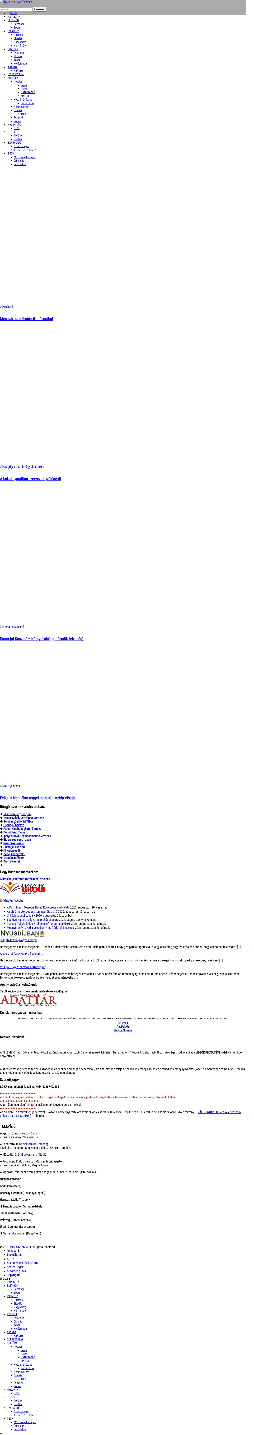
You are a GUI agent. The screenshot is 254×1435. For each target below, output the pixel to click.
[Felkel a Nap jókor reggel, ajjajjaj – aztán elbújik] (10, 786)
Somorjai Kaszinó (14, 847)
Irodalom (18, 81)
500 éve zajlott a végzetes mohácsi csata (32, 919)
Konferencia (20, 63)
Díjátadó (18, 35)
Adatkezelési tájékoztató (22, 1263)
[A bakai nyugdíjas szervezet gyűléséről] (22, 467)
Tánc (23, 114)
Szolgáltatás (14, 1254)
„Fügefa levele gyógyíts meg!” (18, 940)
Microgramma (29, 1154)
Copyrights (14, 1275)
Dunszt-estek (11, 861)
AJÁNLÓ (11, 1332)
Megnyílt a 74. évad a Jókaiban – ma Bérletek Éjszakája (40, 927)
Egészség (19, 1289)
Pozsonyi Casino (13, 843)
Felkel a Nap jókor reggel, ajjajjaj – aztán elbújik (38, 798)
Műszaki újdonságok (25, 157)
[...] (239, 947)
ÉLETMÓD (13, 20)
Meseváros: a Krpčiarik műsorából (26, 318)
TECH (11, 153)
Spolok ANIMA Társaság (34, 1144)
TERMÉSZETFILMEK (25, 150)
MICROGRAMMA (19, 1247)
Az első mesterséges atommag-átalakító (32, 911)
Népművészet (21, 106)
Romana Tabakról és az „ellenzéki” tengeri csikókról (38, 923)
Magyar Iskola (13, 900)
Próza (24, 88)
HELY (17, 1393)
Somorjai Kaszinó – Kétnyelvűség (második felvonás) (41, 639)
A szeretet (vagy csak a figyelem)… (21, 953)
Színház (18, 110)
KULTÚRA (13, 78)
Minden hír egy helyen (17, 814)
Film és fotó (27, 103)
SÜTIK (10, 1259)
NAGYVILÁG (13, 1390)
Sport (17, 1292)
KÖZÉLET (13, 49)
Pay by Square (123, 1030)
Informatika (20, 164)
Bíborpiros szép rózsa (17, 839)
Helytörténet (20, 45)
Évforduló (19, 53)
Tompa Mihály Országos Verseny (23, 818)
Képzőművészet (23, 99)
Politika (18, 1404)
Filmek (17, 1386)
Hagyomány (20, 42)
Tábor (17, 1325)
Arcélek (18, 1400)
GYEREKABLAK (15, 1339)
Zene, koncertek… (14, 854)
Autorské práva (16, 1271)
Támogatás (13, 1250)
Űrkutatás (19, 160)
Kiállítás (25, 96)
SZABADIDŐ (14, 142)
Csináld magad (21, 146)
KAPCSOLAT (14, 1282)
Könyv (24, 85)
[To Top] (1, 1433)
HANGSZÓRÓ (28, 92)
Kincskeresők (11, 850)
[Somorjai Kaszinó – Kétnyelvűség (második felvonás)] (13, 627)
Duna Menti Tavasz (15, 832)
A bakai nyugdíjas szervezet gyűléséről (30, 478)
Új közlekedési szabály (21, 915)
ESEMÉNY (13, 31)
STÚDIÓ (12, 132)
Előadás (18, 38)
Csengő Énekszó (13, 825)
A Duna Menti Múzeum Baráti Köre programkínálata (38, 907)
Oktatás (18, 56)
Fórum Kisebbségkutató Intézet (23, 828)
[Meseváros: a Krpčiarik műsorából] (6, 306)
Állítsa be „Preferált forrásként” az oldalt (25, 879)
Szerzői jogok (15, 1267)
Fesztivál (18, 1382)
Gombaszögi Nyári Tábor (18, 821)
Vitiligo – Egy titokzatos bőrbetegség (23, 967)
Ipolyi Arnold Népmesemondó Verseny (27, 836)
